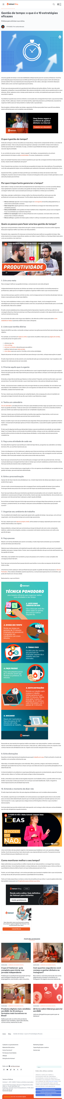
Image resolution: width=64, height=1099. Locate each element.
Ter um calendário (6, 405)
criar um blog (8, 345)
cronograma (38, 201)
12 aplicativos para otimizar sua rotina (29, 881)
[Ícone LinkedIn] (14, 1069)
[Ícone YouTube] (7, 1069)
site (13, 343)
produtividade (24, 155)
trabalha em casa (39, 757)
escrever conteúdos (10, 347)
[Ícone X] (17, 1069)
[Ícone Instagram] (3, 1069)
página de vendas (55, 336)
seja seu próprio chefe (22, 521)
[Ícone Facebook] (21, 1069)
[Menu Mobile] (3, 4)
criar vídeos (7, 351)
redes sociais (21, 349)
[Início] (12, 4)
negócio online (22, 336)
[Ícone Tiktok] (10, 1069)
